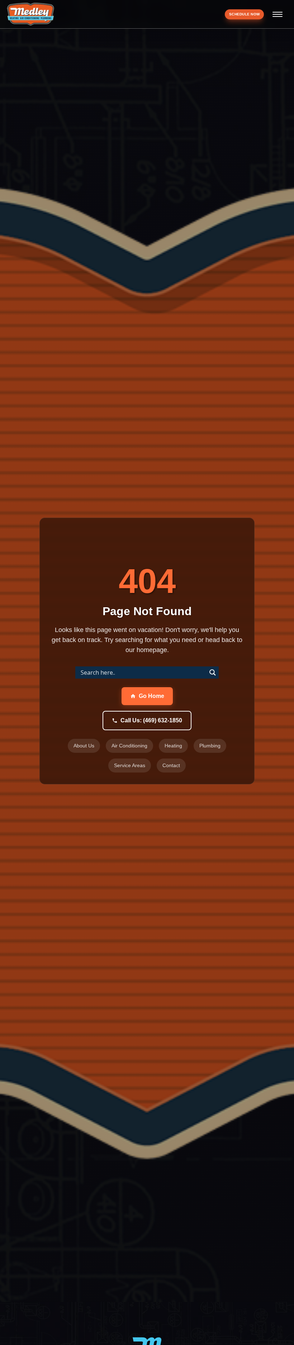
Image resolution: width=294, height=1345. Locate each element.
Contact (171, 765)
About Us (84, 745)
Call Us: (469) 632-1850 (151, 720)
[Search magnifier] (213, 672)
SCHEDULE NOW (244, 14)
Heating (173, 745)
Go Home (151, 696)
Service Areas (129, 765)
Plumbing (209, 745)
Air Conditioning (129, 745)
